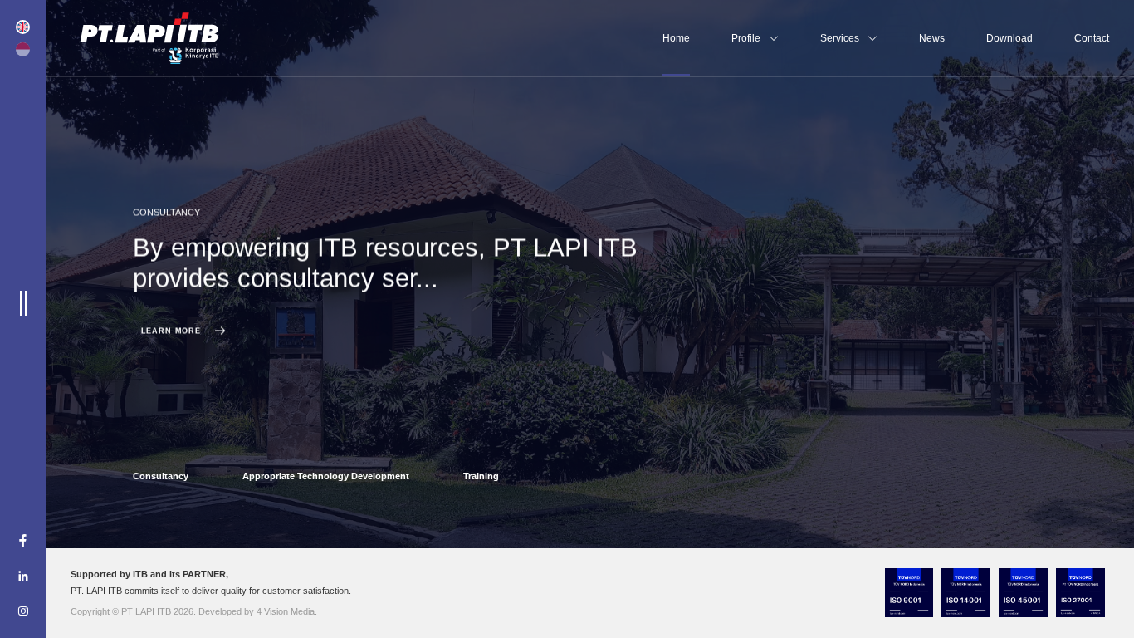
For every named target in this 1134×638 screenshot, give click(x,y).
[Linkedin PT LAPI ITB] (23, 577)
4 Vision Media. (287, 611)
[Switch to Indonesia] (22, 49)
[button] (160, 472)
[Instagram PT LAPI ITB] (23, 612)
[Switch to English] (22, 27)
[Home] (149, 38)
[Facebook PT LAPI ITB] (23, 541)
